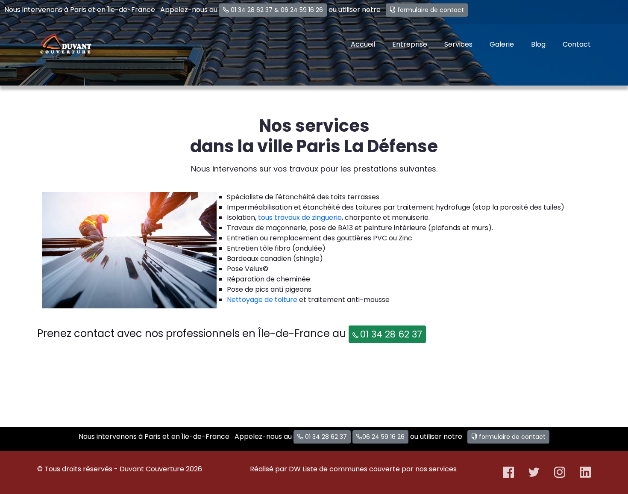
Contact (577, 44)
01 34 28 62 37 (252, 10)
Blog (538, 44)
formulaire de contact (430, 10)
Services (458, 44)
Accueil (363, 44)
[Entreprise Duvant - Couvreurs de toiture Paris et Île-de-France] (65, 44)
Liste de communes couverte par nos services (379, 469)
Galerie (502, 44)
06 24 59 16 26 (302, 10)
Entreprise (409, 44)
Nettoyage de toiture (262, 300)
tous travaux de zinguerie (300, 217)
